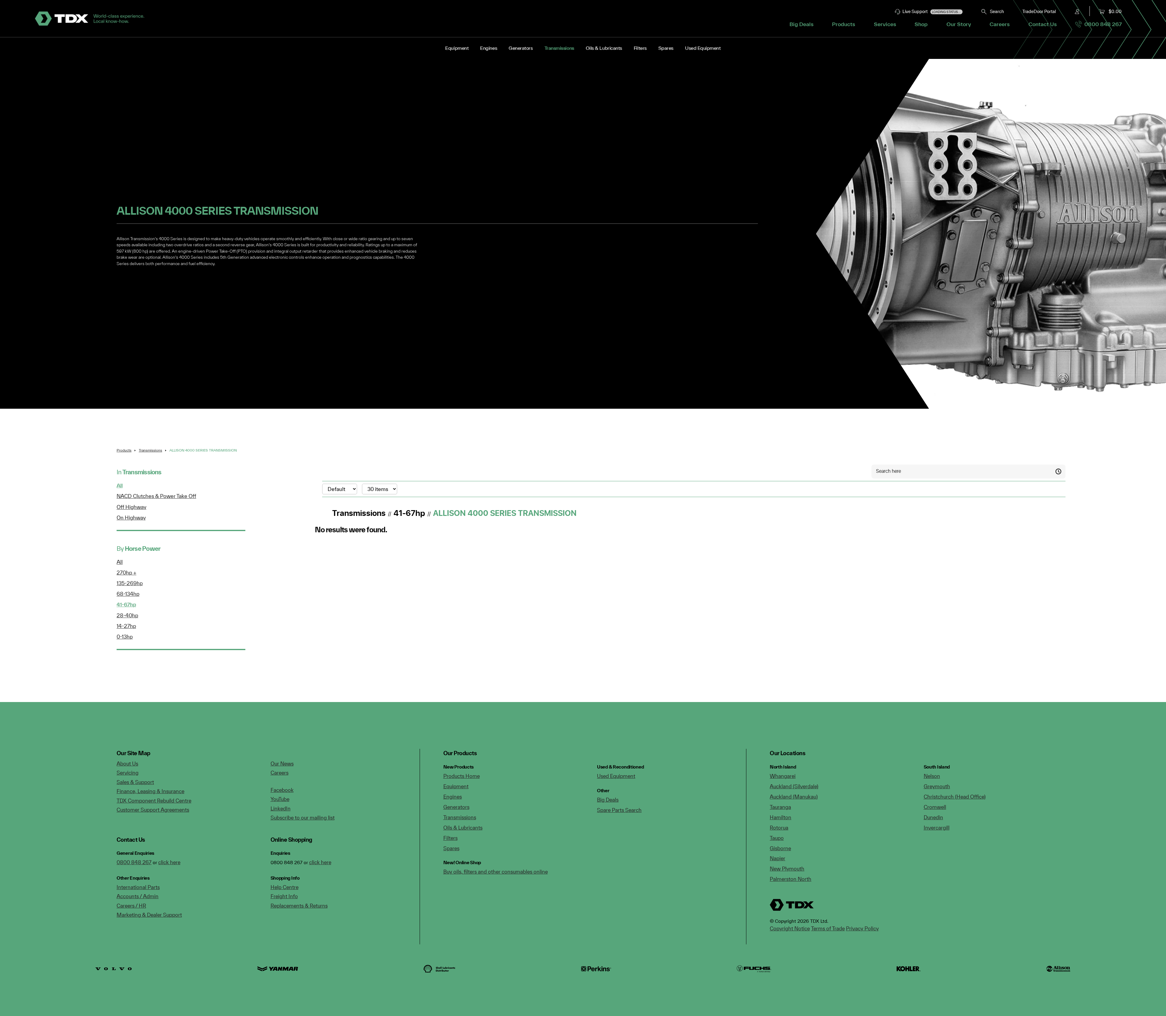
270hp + (126, 572)
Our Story (958, 24)
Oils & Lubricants (604, 48)
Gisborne (780, 848)
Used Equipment (703, 48)
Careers (1000, 24)
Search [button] (995, 11)
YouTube (280, 799)
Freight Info (284, 896)
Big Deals (801, 24)
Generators (521, 48)
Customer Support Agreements (153, 810)
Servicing (127, 773)
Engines (488, 48)
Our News (282, 763)
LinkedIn (281, 808)
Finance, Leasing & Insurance (150, 791)
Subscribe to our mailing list (303, 817)
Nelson (932, 776)
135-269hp (130, 583)
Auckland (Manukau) (794, 797)
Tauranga (780, 807)
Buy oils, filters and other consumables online (495, 872)
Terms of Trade (828, 928)
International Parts (138, 887)
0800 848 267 (1102, 24)
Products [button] (843, 24)
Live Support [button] (931, 11)
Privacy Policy (862, 928)
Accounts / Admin (138, 896)
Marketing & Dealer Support (149, 915)
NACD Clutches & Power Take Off (156, 496)
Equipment (457, 48)
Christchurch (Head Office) (955, 797)
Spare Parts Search (619, 810)
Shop (921, 24)
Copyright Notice (790, 928)
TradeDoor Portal (1039, 11)
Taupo (777, 838)
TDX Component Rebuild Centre (154, 800)
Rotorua (779, 827)
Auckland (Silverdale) (794, 786)
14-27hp (126, 626)
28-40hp (127, 615)
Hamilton (780, 817)
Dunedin (933, 817)
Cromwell (935, 807)
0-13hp (125, 636)
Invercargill (937, 827)
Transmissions (559, 48)
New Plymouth (787, 868)
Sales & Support (135, 782)
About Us (127, 763)
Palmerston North (790, 879)
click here (169, 862)
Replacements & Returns (299, 906)
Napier (777, 858)
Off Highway (131, 507)
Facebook (282, 790)
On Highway (131, 517)
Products (124, 450)
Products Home (461, 776)
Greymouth (937, 786)
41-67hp (126, 604)
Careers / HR (131, 906)
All (120, 485)
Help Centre (284, 887)
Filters (640, 48)
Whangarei (783, 776)
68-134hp (128, 594)
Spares (665, 48)
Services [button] (885, 24)
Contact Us (1042, 24)
